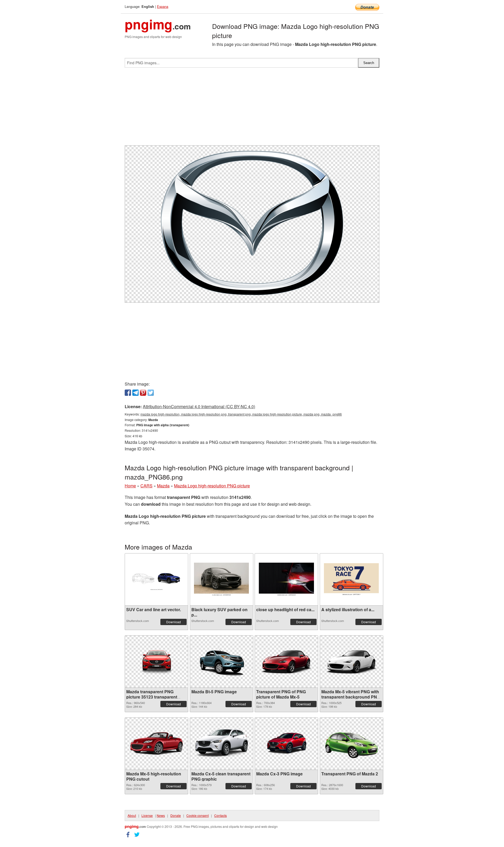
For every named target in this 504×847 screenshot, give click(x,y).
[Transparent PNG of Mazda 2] (351, 743)
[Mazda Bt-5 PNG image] (221, 661)
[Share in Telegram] (135, 393)
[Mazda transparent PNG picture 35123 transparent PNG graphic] (156, 661)
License (147, 815)
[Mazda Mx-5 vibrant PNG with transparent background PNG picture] (351, 661)
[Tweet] (151, 393)
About (132, 815)
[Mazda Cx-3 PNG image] (286, 744)
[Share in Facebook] (128, 393)
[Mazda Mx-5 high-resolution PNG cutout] (156, 743)
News (161, 815)
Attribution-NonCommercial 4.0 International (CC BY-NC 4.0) (199, 406)
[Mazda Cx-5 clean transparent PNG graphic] (221, 743)
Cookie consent (197, 815)
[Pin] (143, 393)
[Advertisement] (252, 108)
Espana (162, 6)
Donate (175, 815)
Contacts (220, 815)
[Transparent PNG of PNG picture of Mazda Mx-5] (286, 661)
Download (173, 622)
